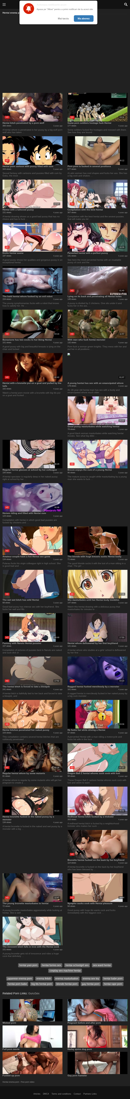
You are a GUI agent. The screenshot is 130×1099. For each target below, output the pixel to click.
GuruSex (33, 993)
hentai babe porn (113, 978)
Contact (77, 1094)
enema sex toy (91, 978)
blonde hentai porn (67, 984)
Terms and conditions (61, 1094)
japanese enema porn (19, 978)
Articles (36, 1094)
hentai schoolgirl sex (77, 965)
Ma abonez (84, 18)
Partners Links (90, 1094)
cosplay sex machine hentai (65, 970)
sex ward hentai (102, 965)
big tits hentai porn (41, 984)
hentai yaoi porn (28, 965)
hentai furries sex (51, 965)
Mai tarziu (63, 18)
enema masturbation (66, 978)
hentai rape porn (113, 984)
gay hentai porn (90, 984)
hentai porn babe (17, 984)
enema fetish (43, 978)
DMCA (46, 1094)
